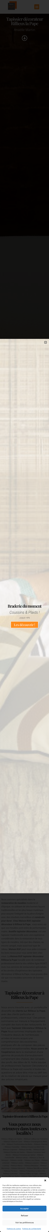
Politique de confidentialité (31, 1229)
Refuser (24, 1215)
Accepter (24, 1208)
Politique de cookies (14, 1229)
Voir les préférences (24, 1222)
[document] (24, 616)
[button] (45, 1180)
